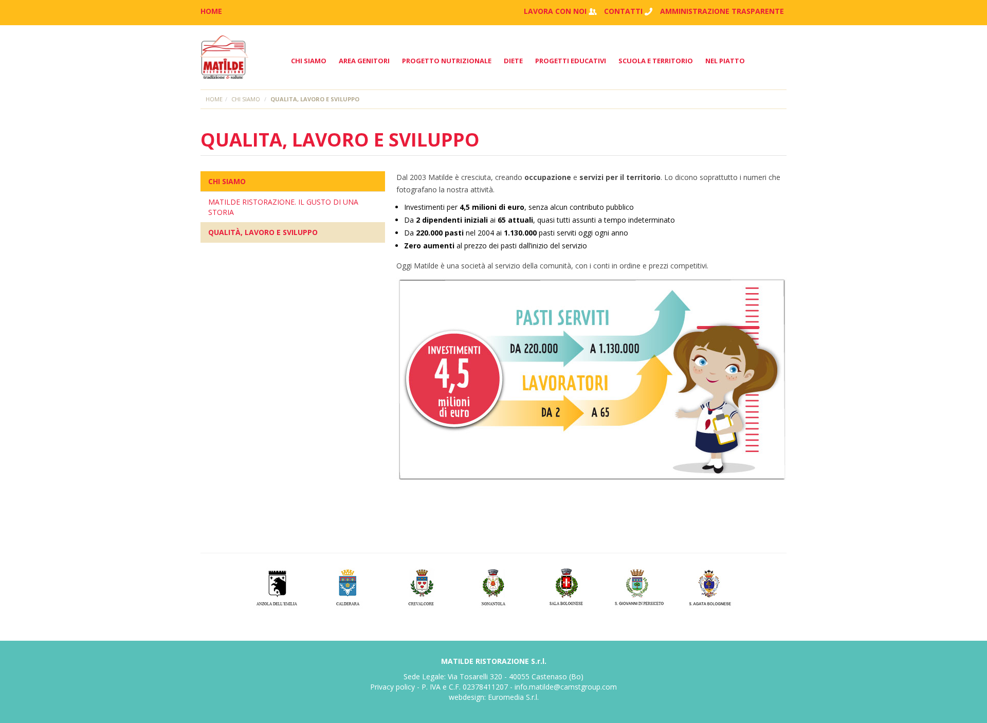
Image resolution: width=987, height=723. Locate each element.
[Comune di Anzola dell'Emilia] (276, 586)
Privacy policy (392, 687)
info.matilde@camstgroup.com (566, 687)
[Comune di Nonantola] (494, 586)
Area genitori (364, 60)
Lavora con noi (555, 11)
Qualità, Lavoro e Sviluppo (263, 232)
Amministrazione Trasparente (722, 11)
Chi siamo (308, 60)
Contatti (623, 11)
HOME (211, 11)
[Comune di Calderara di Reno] (349, 586)
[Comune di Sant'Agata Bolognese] (711, 586)
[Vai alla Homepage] (224, 57)
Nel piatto (725, 60)
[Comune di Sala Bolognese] (566, 586)
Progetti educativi (570, 60)
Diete (513, 60)
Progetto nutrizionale (446, 60)
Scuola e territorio (655, 60)
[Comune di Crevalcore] (421, 586)
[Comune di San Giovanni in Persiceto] (639, 586)
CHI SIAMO (227, 181)
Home (214, 99)
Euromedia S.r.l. (513, 697)
